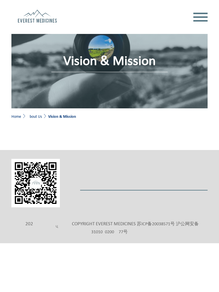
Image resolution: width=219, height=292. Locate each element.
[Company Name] (37, 17)
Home (16, 117)
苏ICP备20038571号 (156, 224)
